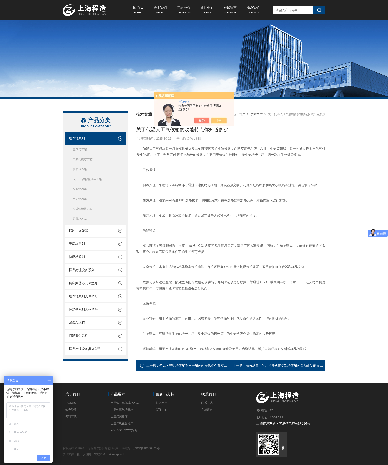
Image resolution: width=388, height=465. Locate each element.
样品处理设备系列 (82, 270)
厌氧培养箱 (80, 169)
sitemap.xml (116, 454)
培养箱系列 (77, 138)
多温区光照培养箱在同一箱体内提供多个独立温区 (194, 365)
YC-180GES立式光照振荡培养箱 (126, 430)
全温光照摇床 (119, 416)
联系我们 (253, 10)
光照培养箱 (80, 189)
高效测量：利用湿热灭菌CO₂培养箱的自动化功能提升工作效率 (291, 365)
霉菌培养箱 (80, 218)
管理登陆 (99, 454)
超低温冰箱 (77, 322)
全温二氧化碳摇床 (122, 423)
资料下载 (71, 416)
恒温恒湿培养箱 (83, 208)
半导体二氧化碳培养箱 (125, 402)
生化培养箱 (80, 199)
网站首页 (137, 10)
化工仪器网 (84, 454)
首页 (242, 114)
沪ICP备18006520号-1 (147, 448)
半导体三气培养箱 (122, 409)
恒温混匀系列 (78, 335)
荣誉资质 (71, 409)
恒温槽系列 (77, 257)
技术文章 (257, 114)
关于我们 (160, 10)
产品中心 (184, 10)
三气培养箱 (80, 149)
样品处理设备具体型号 (85, 349)
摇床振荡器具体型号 (83, 283)
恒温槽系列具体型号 (83, 309)
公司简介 (71, 402)
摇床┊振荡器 (78, 230)
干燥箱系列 (77, 243)
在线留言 (230, 10)
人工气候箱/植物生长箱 (87, 179)
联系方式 (207, 402)
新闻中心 (207, 10)
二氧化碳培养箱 (83, 159)
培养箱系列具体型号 (83, 296)
